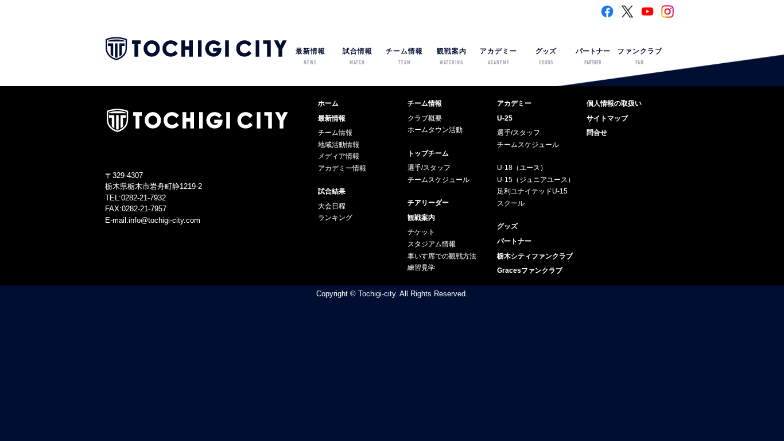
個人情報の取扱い (614, 103)
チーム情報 (404, 56)
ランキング (335, 218)
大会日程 (332, 206)
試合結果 (332, 191)
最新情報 (310, 56)
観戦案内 (452, 56)
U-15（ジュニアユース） (536, 180)
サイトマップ (607, 118)
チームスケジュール (438, 180)
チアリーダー (428, 203)
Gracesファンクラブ (529, 270)
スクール (511, 203)
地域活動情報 (338, 145)
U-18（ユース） (522, 168)
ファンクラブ (640, 56)
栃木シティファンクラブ (535, 256)
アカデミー (498, 56)
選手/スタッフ (429, 168)
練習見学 (421, 268)
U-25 (505, 118)
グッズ (545, 56)
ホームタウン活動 (435, 130)
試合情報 (357, 56)
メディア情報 (338, 156)
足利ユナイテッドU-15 (532, 191)
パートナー (593, 56)
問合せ (597, 133)
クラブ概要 (424, 118)
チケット (421, 232)
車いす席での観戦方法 (441, 256)
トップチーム (428, 153)
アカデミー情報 (342, 168)
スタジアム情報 (431, 244)
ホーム (328, 103)
